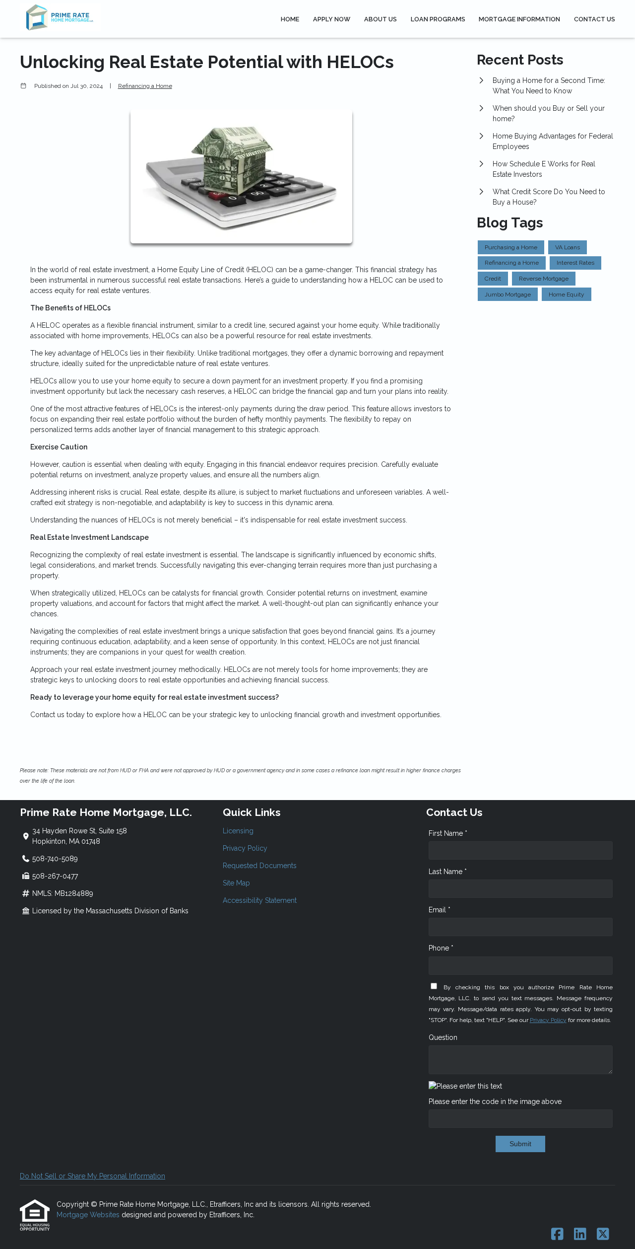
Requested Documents (260, 866)
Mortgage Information (519, 19)
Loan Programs (438, 19)
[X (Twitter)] (603, 1234)
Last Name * (448, 872)
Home (290, 19)
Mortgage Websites (89, 1215)
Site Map (236, 883)
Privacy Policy (245, 848)
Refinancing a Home (145, 85)
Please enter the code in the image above (495, 1101)
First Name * (448, 833)
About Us (380, 19)
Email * (439, 910)
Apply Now (331, 19)
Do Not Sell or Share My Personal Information (92, 1176)
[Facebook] (557, 1234)
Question (443, 1037)
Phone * (441, 948)
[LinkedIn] (580, 1234)
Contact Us (594, 19)
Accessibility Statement (260, 900)
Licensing (238, 831)
